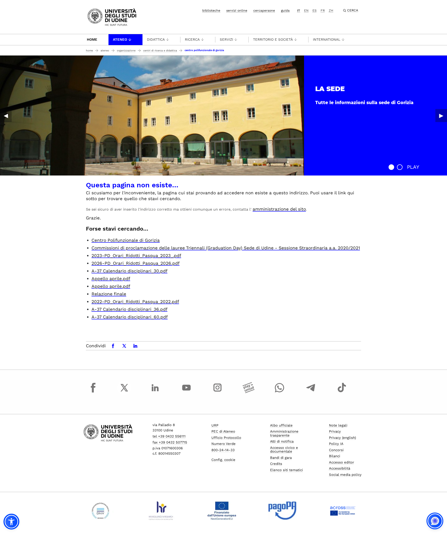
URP (214, 425)
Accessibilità (339, 468)
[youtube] (186, 392)
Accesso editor (341, 462)
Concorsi (336, 450)
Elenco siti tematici (286, 470)
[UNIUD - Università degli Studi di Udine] (112, 16)
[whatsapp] (279, 392)
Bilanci (334, 456)
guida (285, 10)
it (298, 10)
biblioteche (211, 10)
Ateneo (120, 39)
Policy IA (336, 444)
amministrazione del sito (279, 209)
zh (331, 10)
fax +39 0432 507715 (169, 442)
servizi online (236, 10)
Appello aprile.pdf (110, 278)
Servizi (226, 39)
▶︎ (441, 115)
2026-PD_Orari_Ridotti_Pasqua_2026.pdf (135, 263)
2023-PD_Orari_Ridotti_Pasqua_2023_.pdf (136, 255)
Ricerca (192, 39)
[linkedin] (155, 392)
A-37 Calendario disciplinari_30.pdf (129, 271)
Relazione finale (108, 294)
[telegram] (311, 392)
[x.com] (124, 392)
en (306, 10)
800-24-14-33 (223, 450)
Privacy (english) (342, 438)
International (326, 39)
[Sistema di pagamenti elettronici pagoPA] (282, 510)
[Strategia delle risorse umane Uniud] (161, 510)
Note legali (338, 425)
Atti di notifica (282, 441)
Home (92, 39)
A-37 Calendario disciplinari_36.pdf (129, 309)
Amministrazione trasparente (284, 433)
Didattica (156, 39)
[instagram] (217, 392)
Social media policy (345, 475)
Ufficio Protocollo (226, 438)
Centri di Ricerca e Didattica (160, 50)
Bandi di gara (281, 458)
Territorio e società (273, 39)
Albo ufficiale (281, 425)
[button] (391, 167)
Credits (276, 464)
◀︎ (6, 115)
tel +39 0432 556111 (169, 436)
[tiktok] (342, 392)
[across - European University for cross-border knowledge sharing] (342, 510)
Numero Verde (223, 444)
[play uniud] (248, 392)
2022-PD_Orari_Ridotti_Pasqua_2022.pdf (135, 301)
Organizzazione (126, 50)
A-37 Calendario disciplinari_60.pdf (129, 317)
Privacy (335, 431)
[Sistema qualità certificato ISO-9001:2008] (100, 510)
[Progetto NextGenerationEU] (221, 510)
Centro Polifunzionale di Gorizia (125, 240)
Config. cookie (223, 460)
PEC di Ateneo (223, 431)
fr (323, 10)
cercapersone (264, 10)
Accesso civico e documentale (284, 450)
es (314, 10)
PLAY (413, 167)
